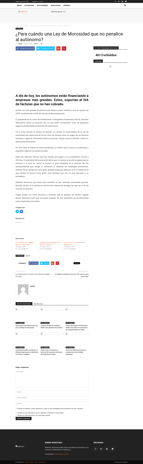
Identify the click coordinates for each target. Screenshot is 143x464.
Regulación (55, 5)
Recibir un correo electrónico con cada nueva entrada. (34, 415)
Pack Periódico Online (31, 462)
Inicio (19, 5)
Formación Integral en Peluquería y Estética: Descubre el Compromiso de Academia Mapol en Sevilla (77, 328)
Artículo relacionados (24, 304)
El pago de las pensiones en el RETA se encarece (50, 243)
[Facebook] (115, 1)
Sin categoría (19, 28)
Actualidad (29, 5)
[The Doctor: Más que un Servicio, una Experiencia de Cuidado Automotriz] (77, 340)
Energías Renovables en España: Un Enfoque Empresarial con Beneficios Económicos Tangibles (27, 352)
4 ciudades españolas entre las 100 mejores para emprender (71, 275)
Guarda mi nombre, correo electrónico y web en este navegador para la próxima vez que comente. (50, 408)
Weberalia (42, 462)
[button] (124, 5)
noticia (28, 255)
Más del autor (38, 304)
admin (20, 43)
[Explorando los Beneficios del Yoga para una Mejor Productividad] (27, 316)
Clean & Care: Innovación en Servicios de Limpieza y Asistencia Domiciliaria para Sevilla (51, 352)
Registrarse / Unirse (37, 1)
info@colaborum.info (61, 454)
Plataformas (42, 5)
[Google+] (118, 1)
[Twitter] (125, 1)
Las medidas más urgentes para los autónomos (25, 243)
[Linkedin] (122, 1)
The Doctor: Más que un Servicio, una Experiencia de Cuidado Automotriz (76, 352)
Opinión (66, 5)
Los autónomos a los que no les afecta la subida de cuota (32, 275)
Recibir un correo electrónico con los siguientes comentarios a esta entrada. (41, 413)
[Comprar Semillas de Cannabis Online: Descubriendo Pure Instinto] (52, 316)
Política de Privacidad (121, 462)
